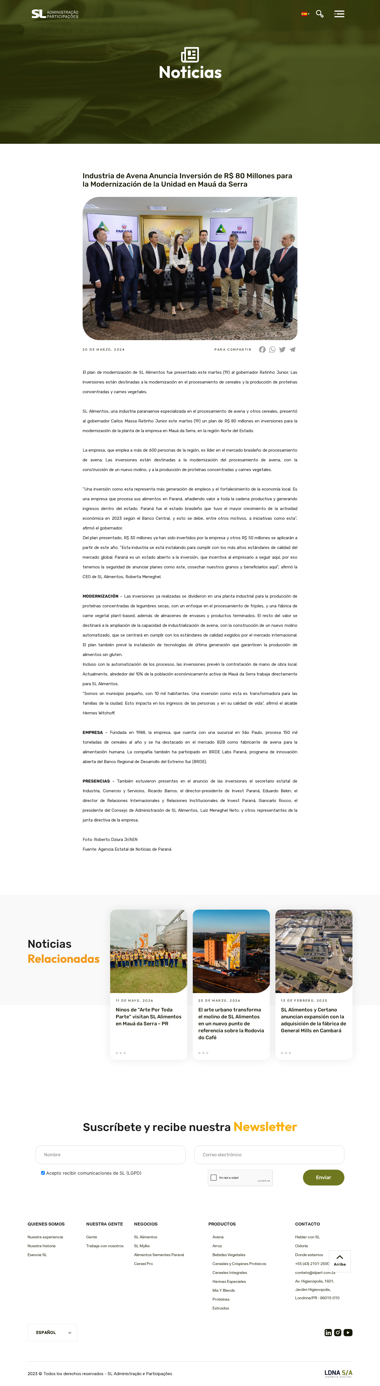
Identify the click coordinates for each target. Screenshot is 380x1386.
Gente (91, 1237)
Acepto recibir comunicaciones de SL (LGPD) (94, 1173)
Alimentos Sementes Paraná (159, 1255)
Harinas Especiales (229, 1282)
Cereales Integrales (230, 1273)
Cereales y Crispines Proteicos (239, 1264)
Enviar (323, 1177)
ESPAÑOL (46, 1333)
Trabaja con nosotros (105, 1246)
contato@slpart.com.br (315, 1273)
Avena (218, 1237)
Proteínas (221, 1299)
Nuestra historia (42, 1246)
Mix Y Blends (224, 1291)
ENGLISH (45, 1350)
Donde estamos (309, 1255)
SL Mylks (142, 1246)
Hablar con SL (307, 1237)
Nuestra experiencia (45, 1237)
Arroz (217, 1246)
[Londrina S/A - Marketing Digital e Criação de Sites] (338, 1374)
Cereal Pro (143, 1264)
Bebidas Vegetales (229, 1255)
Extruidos (221, 1308)
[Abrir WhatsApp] (366, 1371)
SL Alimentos (145, 1237)
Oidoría (301, 1246)
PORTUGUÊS (48, 1341)
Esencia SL (37, 1255)
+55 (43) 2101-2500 (312, 1264)
